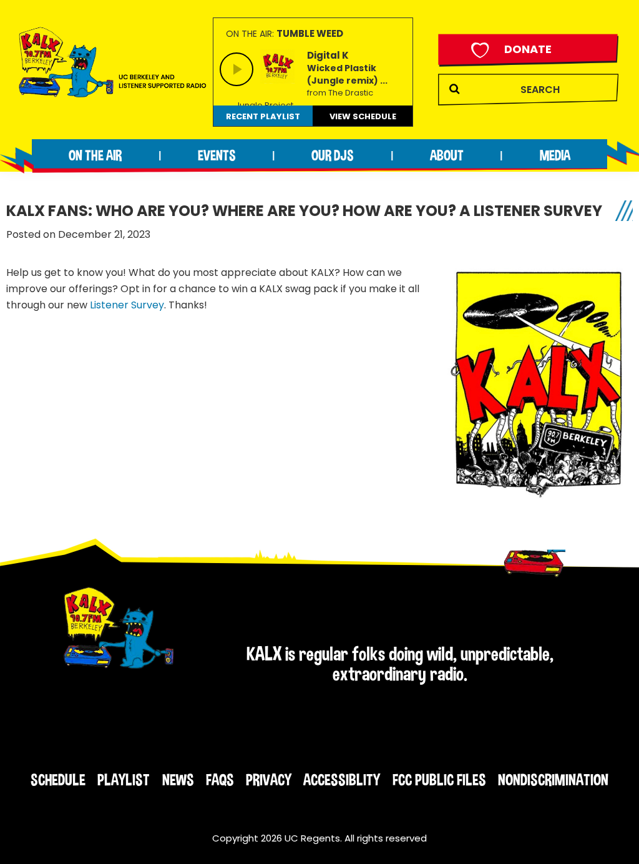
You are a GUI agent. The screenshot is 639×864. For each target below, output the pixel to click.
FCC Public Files (439, 779)
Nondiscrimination (553, 779)
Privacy (268, 779)
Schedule (58, 779)
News (178, 779)
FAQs (220, 779)
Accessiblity (341, 779)
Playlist (123, 779)
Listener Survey (127, 305)
